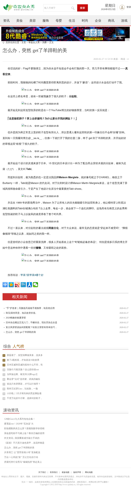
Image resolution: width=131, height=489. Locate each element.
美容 (32, 20)
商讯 (111, 20)
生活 (72, 20)
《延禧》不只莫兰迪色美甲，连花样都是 (24, 443)
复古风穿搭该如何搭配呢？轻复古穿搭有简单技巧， (31, 327)
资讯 (6, 20)
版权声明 (77, 472)
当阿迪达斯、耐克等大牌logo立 (22, 374)
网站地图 (89, 472)
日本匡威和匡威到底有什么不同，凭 (25, 365)
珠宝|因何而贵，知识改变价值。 (22, 313)
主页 (23, 42)
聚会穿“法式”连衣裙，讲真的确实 (23, 379)
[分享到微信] (35, 284)
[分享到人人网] (29, 284)
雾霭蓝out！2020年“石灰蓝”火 (19, 424)
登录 (129, 7)
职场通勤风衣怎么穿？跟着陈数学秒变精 (24, 428)
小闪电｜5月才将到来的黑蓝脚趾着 (24, 393)
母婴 (59, 20)
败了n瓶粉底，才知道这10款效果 (23, 360)
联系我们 (54, 472)
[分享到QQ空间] (11, 284)
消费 (44, 42)
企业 (98, 20)
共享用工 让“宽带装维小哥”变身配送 (22, 452)
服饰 (45, 20)
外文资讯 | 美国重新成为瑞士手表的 (21, 438)
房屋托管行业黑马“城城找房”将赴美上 (23, 462)
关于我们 (42, 472)
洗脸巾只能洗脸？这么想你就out (23, 369)
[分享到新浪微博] (17, 284)
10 (4, 398)
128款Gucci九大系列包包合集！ (19, 419)
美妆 (19, 20)
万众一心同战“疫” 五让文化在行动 (21, 457)
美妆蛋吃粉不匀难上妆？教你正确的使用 (24, 433)
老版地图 (65, 472)
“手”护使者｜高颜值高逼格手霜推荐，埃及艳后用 (30, 308)
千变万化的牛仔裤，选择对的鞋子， (25, 398)
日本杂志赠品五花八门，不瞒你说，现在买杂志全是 (31, 322)
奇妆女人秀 (34, 42)
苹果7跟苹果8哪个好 (31, 275)
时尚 (85, 20)
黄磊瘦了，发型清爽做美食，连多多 (25, 355)
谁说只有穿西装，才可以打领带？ (23, 384)
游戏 (124, 20)
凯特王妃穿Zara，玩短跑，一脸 (22, 388)
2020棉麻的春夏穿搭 (16, 318)
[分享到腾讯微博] (23, 284)
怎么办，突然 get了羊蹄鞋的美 (21, 332)
